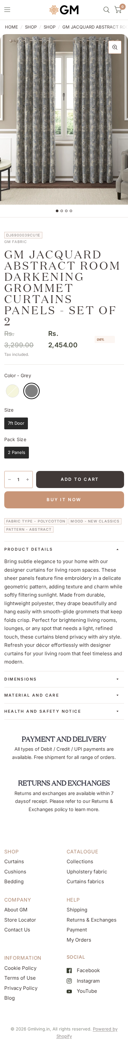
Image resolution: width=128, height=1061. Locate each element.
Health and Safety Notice (42, 711)
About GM (16, 910)
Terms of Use (20, 978)
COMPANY (17, 900)
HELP (73, 900)
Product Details (28, 549)
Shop (31, 27)
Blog (9, 998)
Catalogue (82, 851)
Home (11, 27)
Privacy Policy (20, 988)
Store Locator (20, 920)
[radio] (12, 391)
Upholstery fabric (87, 871)
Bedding (14, 881)
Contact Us (17, 930)
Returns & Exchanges (92, 920)
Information (23, 958)
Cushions (15, 871)
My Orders (79, 940)
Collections (80, 861)
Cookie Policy (20, 968)
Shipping (77, 910)
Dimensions (20, 679)
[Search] (106, 10)
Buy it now (64, 499)
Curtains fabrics (85, 881)
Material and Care (31, 695)
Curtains (14, 861)
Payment (77, 930)
